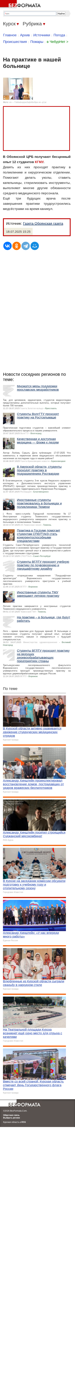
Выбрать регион (11, 1118)
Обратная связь (11, 1115)
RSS (23, 1122)
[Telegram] (25, 246)
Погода (59, 35)
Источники (41, 35)
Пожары (36, 42)
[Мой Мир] (35, 246)
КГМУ (39, 162)
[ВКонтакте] (7, 246)
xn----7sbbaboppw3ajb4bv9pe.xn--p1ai (27, 102)
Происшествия (15, 42)
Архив (25, 35)
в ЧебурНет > (57, 42)
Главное (10, 35)
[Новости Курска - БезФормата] (21, 4)
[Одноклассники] (16, 246)
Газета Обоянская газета (43, 223)
